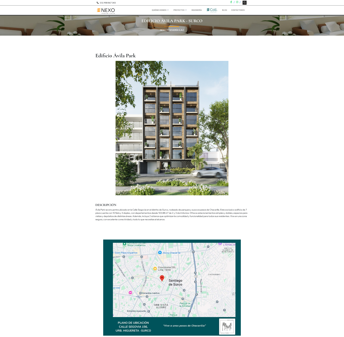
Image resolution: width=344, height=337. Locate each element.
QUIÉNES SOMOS (159, 10)
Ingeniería (196, 10)
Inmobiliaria (212, 10)
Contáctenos (238, 10)
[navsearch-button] (245, 3)
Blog (224, 10)
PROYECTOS (178, 10)
